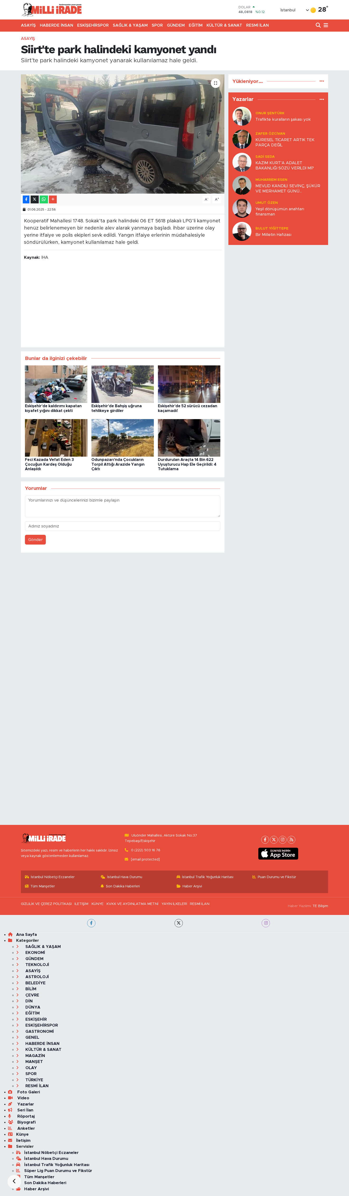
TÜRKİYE (33, 1080)
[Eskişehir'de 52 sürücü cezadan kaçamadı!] (189, 384)
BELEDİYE (35, 983)
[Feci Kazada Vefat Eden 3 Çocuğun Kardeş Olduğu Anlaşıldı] (56, 438)
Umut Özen (266, 203)
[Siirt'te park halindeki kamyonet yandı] (122, 134)
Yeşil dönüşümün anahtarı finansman (279, 211)
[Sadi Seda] (241, 162)
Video (22, 1098)
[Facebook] (265, 840)
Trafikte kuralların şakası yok (283, 119)
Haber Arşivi (192, 886)
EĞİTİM (196, 25)
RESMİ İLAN (257, 25)
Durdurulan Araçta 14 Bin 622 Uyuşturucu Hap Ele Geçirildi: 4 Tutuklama (187, 464)
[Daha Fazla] (53, 199)
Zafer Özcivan (270, 133)
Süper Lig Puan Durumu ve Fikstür (58, 1171)
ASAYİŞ (28, 25)
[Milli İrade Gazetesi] (51, 9)
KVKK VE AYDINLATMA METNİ (132, 904)
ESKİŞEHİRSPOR (93, 25)
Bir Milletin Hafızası (273, 235)
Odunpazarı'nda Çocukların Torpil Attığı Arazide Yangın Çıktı (118, 464)
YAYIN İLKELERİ (174, 904)
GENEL (31, 1037)
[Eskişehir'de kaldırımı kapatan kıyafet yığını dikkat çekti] (56, 384)
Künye (22, 1134)
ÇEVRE (31, 995)
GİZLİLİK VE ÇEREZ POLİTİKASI (46, 904)
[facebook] (91, 923)
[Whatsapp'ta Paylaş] (44, 199)
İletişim (23, 1141)
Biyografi (26, 1122)
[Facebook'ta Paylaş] (26, 199)
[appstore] (278, 854)
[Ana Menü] (325, 25)
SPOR (157, 25)
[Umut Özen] (241, 208)
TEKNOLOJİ (36, 965)
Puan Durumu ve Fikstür (277, 877)
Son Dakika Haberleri (123, 886)
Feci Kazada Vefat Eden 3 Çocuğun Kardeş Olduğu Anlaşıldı (49, 464)
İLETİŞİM (81, 904)
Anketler (25, 1128)
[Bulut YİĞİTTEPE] (241, 231)
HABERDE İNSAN (56, 25)
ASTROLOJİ (36, 977)
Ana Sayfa (26, 935)
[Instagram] (283, 840)
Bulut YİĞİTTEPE (271, 228)
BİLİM (30, 989)
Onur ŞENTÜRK (269, 113)
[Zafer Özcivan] (241, 139)
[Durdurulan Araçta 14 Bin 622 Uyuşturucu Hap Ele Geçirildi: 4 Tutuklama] (189, 438)
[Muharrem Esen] (241, 185)
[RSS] (291, 840)
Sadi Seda (265, 156)
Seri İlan (24, 1110)
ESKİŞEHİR (35, 1019)
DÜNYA (32, 1007)
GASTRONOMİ (39, 1031)
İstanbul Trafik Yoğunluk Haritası (207, 877)
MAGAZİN (34, 1056)
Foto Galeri (28, 1092)
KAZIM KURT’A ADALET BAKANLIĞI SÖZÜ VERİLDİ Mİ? (284, 165)
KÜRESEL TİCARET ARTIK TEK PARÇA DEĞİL (284, 142)
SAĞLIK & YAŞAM (130, 25)
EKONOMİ (34, 953)
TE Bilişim (320, 906)
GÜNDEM (176, 25)
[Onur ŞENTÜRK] (241, 116)
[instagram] (266, 923)
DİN (28, 1001)
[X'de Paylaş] (35, 199)
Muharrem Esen (271, 180)
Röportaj (25, 1116)
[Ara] (319, 25)
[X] (274, 840)
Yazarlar (25, 1104)
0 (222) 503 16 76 (145, 850)
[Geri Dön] (14, 1182)
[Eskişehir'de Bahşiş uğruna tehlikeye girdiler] (122, 384)
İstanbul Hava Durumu (124, 877)
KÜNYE (97, 904)
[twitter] (178, 923)
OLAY (30, 1068)
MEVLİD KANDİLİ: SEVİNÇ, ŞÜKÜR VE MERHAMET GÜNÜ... (287, 188)
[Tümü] (322, 81)
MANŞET (33, 1062)
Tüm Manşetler (42, 886)
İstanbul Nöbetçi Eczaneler (53, 877)
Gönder (35, 540)
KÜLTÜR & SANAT (224, 25)
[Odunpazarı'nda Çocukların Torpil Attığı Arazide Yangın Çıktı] (122, 438)
